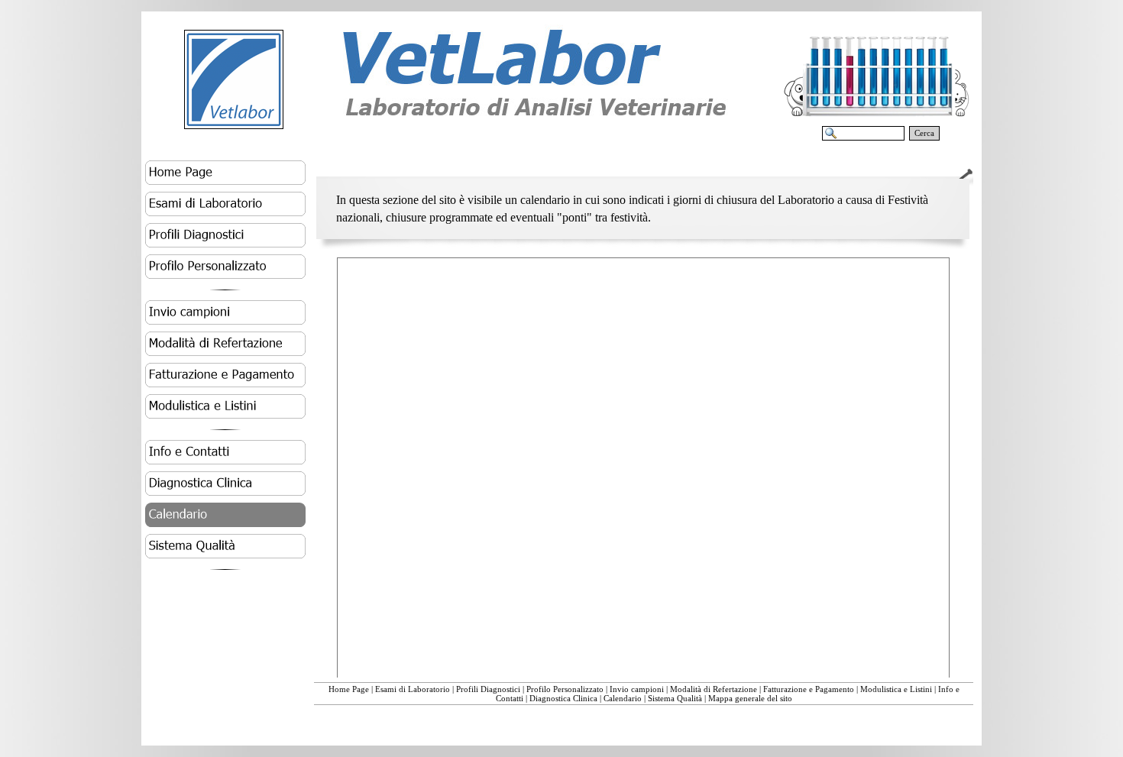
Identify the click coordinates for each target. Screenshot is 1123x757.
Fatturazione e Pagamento (808, 689)
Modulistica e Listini (896, 689)
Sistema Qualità (675, 698)
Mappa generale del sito (750, 698)
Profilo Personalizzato (565, 689)
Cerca (924, 133)
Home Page (348, 689)
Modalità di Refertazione (713, 689)
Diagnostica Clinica (563, 698)
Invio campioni (637, 689)
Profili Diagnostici (488, 689)
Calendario (623, 698)
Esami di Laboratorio (412, 689)
